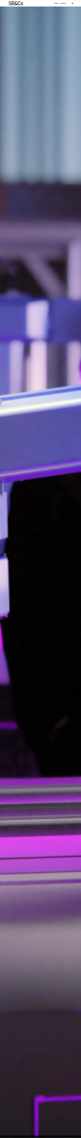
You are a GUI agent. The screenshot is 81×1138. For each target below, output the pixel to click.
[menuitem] (56, 3)
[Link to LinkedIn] (72, 3)
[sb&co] (16, 3)
